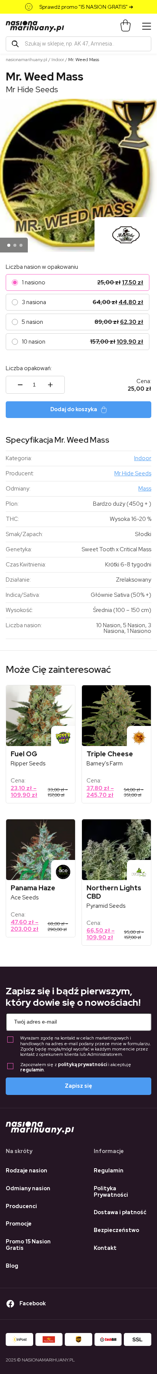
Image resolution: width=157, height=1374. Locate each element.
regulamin (32, 1070)
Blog (12, 1265)
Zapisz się (78, 1085)
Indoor (57, 60)
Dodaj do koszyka (73, 409)
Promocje (19, 1223)
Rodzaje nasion (26, 1170)
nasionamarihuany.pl (26, 60)
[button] (8, 245)
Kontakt (105, 1248)
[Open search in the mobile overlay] (78, 43)
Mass (144, 488)
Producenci (21, 1206)
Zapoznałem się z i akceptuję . (75, 1067)
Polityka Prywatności (111, 1191)
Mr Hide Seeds (32, 89)
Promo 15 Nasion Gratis (28, 1244)
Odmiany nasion (28, 1188)
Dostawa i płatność (120, 1212)
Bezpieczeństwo (116, 1230)
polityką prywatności (82, 1065)
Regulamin (108, 1170)
